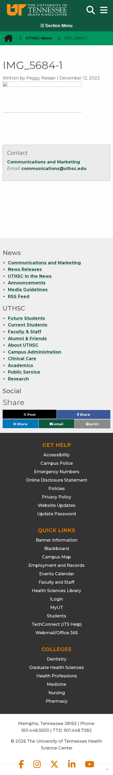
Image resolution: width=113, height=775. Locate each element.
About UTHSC (23, 345)
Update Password (56, 513)
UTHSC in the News (30, 276)
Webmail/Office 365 (56, 632)
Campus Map (56, 556)
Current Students (27, 324)
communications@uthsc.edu (53, 168)
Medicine (56, 684)
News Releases (25, 269)
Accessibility (56, 454)
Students (56, 615)
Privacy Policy (56, 496)
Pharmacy (57, 701)
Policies (56, 488)
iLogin (56, 599)
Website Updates (56, 505)
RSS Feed (18, 296)
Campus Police (56, 463)
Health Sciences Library (56, 590)
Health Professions (56, 675)
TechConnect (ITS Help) (57, 624)
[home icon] (7, 38)
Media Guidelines (28, 289)
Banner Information (57, 540)
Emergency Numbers (56, 471)
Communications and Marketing (43, 161)
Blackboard (56, 548)
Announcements (26, 282)
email (58, 424)
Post (37, 415)
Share (93, 415)
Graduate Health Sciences (56, 667)
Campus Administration (34, 351)
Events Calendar (56, 573)
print (94, 424)
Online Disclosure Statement (56, 480)
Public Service (24, 371)
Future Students (26, 318)
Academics (20, 365)
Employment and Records (56, 565)
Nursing (56, 692)
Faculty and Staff (56, 582)
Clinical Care (22, 358)
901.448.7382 (78, 730)
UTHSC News (39, 38)
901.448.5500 (35, 730)
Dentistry (56, 659)
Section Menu (58, 25)
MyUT (56, 607)
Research (18, 378)
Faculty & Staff (24, 331)
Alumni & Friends (27, 338)
